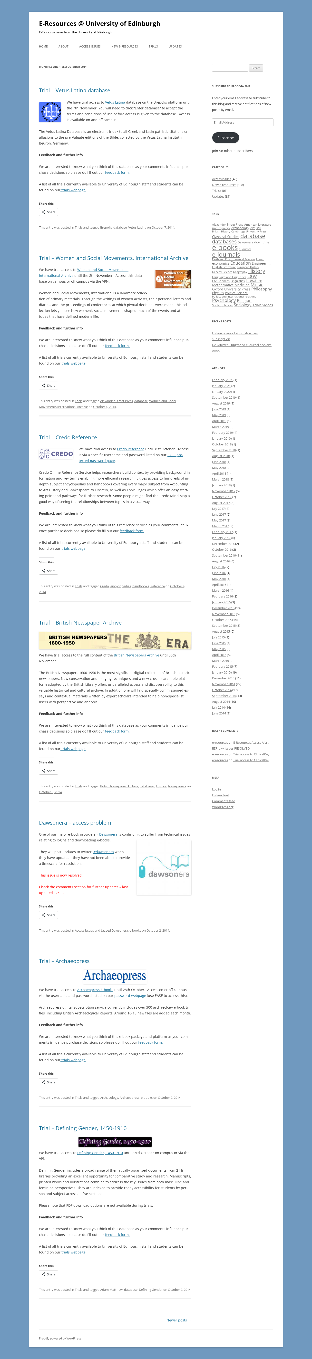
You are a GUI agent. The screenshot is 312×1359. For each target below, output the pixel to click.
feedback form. (117, 172)
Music (257, 284)
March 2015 (220, 660)
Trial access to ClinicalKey (251, 754)
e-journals (226, 254)
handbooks (140, 586)
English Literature (224, 267)
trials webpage (73, 190)
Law (252, 276)
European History (248, 267)
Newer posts (178, 1320)
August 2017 (221, 503)
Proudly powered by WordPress (60, 1338)
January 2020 (221, 391)
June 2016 (219, 573)
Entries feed (220, 795)
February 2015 (222, 666)
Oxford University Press (231, 289)
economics (220, 263)
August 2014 (221, 701)
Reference (157, 586)
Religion (244, 300)
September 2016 (224, 555)
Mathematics (223, 284)
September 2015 (224, 625)
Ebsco (260, 259)
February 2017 (222, 532)
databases (147, 786)
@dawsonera (103, 851)
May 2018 (219, 467)
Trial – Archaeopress (64, 960)
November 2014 (223, 684)
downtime (261, 242)
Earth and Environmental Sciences (233, 259)
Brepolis (106, 227)
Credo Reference (130, 449)
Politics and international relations (234, 296)
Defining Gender (151, 1289)
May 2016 (219, 579)
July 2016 (218, 567)
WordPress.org (223, 807)
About (63, 46)
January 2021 (221, 386)
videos (268, 305)
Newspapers (177, 786)
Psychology (224, 300)
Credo (104, 586)
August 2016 (221, 561)
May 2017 (219, 520)
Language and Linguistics (229, 277)
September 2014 (224, 696)
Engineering (262, 263)
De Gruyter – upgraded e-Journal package (242, 345)
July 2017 (218, 508)
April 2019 (219, 421)
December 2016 (223, 543)
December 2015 (223, 608)
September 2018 (224, 450)
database (120, 227)
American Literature (258, 224)
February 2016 (222, 596)
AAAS (216, 350)
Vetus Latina (115, 102)
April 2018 (219, 473)
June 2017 (219, 514)
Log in (216, 789)
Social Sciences (222, 305)
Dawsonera (108, 834)
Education (240, 263)
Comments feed (223, 801)
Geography (240, 272)
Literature (254, 280)
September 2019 (224, 397)
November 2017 (223, 491)
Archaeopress (129, 1097)
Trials (153, 46)
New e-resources (124, 46)
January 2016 (221, 602)
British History (221, 231)
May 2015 (219, 649)
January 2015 (221, 672)
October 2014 (222, 690)
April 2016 (219, 584)
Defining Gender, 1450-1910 (100, 1152)
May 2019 (219, 415)
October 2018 (222, 444)
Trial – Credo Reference (68, 437)
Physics (218, 292)
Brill (258, 228)
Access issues (90, 46)
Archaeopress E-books (95, 989)
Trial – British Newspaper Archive (80, 622)
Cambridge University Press (248, 231)
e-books (135, 930)
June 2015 (219, 643)
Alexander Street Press (116, 401)
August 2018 (221, 456)
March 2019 (220, 426)
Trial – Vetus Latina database (74, 90)
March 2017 (220, 526)
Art (252, 228)
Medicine (242, 284)
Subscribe (225, 137)
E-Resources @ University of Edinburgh (99, 23)
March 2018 (220, 479)
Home (43, 46)
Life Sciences (221, 281)
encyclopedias (120, 586)
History (161, 786)
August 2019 (221, 403)
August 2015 (221, 631)
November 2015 (223, 614)
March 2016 (220, 590)
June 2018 (219, 462)
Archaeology (109, 1097)
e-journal (245, 249)
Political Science (236, 293)
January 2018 (221, 485)
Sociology (243, 305)
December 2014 (223, 678)
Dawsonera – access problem (75, 822)
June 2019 (219, 409)
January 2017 (221, 538)
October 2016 (222, 549)
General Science (222, 272)
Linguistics (238, 281)
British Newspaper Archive (119, 786)
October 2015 (222, 619)
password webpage (130, 995)
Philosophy (261, 289)
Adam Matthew (111, 1289)
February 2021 (222, 380)
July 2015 (218, 637)
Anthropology (221, 228)
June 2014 (219, 713)
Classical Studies (225, 236)
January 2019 (221, 438)
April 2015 (219, 655)
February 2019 (222, 432)
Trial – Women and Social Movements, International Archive (113, 257)
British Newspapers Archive (136, 655)
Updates (175, 46)
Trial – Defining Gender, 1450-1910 (83, 1128)
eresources (220, 742)
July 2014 (218, 707)
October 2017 (222, 497)
